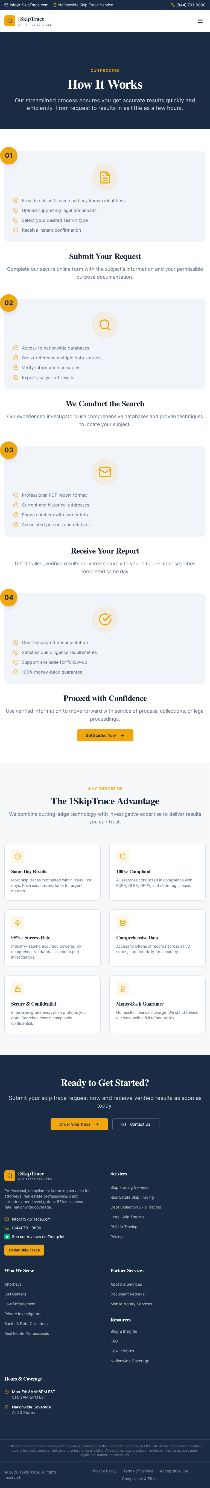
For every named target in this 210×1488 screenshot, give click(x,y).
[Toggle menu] (200, 20)
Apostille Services (126, 1284)
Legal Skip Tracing (127, 1217)
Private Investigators (22, 1313)
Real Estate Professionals (26, 1333)
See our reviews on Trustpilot (38, 1236)
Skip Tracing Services (129, 1187)
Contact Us (140, 1124)
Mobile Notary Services (131, 1303)
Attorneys (13, 1284)
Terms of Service (138, 1471)
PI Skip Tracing (124, 1226)
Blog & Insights (123, 1331)
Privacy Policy (104, 1471)
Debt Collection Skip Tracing (135, 1207)
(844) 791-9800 (26, 1227)
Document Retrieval (127, 1294)
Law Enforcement (20, 1303)
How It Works (122, 1351)
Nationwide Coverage (129, 1360)
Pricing (116, 1236)
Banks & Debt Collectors (26, 1323)
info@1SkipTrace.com (31, 1219)
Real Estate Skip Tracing (132, 1197)
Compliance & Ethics (140, 1478)
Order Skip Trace (75, 1124)
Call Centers (15, 1294)
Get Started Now (101, 735)
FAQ (114, 1341)
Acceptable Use (174, 1471)
